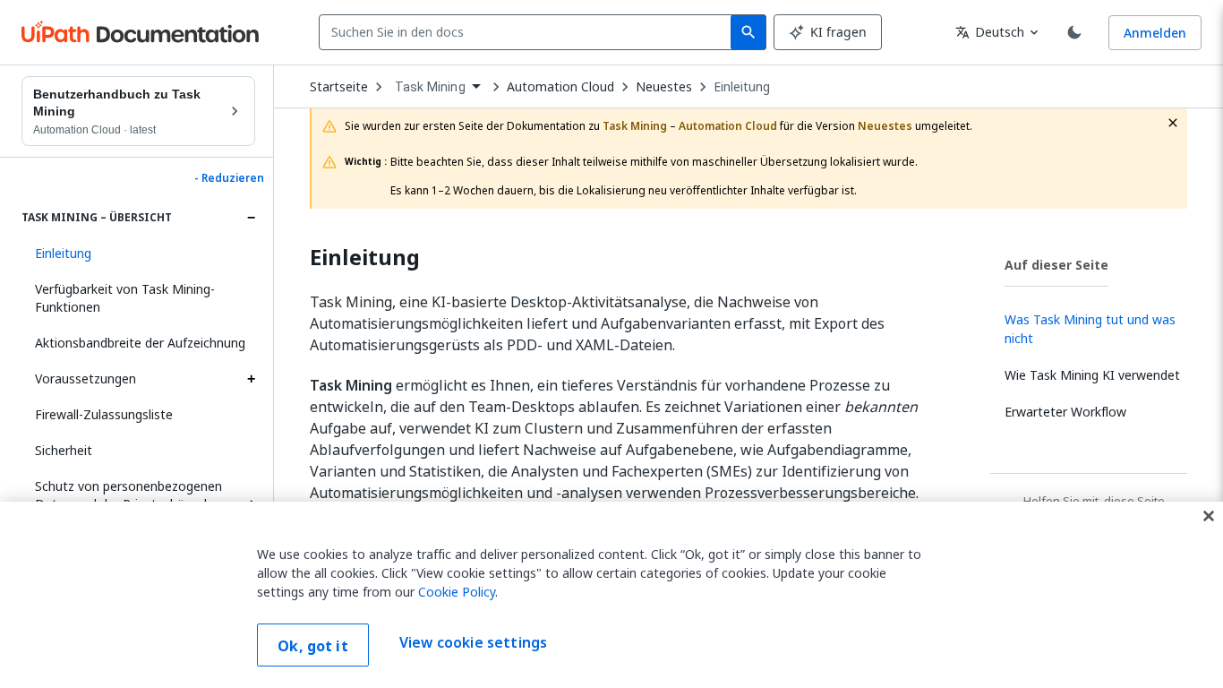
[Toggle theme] (1074, 32)
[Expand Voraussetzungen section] (250, 379)
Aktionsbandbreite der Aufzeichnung (140, 342)
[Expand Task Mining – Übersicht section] (250, 218)
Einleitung (742, 87)
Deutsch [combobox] (989, 31)
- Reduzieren (229, 178)
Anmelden (1155, 32)
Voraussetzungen (85, 378)
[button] (138, 253)
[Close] (1208, 516)
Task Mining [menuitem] (430, 87)
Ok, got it (313, 646)
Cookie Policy (456, 591)
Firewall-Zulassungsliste (104, 414)
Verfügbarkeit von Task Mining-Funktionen (125, 298)
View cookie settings (473, 643)
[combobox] (529, 32)
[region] (611, 595)
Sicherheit (63, 450)
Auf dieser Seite (1056, 264)
